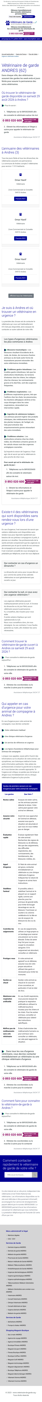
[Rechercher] (35, 1175)
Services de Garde (13, 1243)
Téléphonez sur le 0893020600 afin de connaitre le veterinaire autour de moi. (20, 472)
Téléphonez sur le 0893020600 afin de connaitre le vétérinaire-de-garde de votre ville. (20, 669)
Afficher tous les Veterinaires (21, 296)
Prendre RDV (21, 199)
